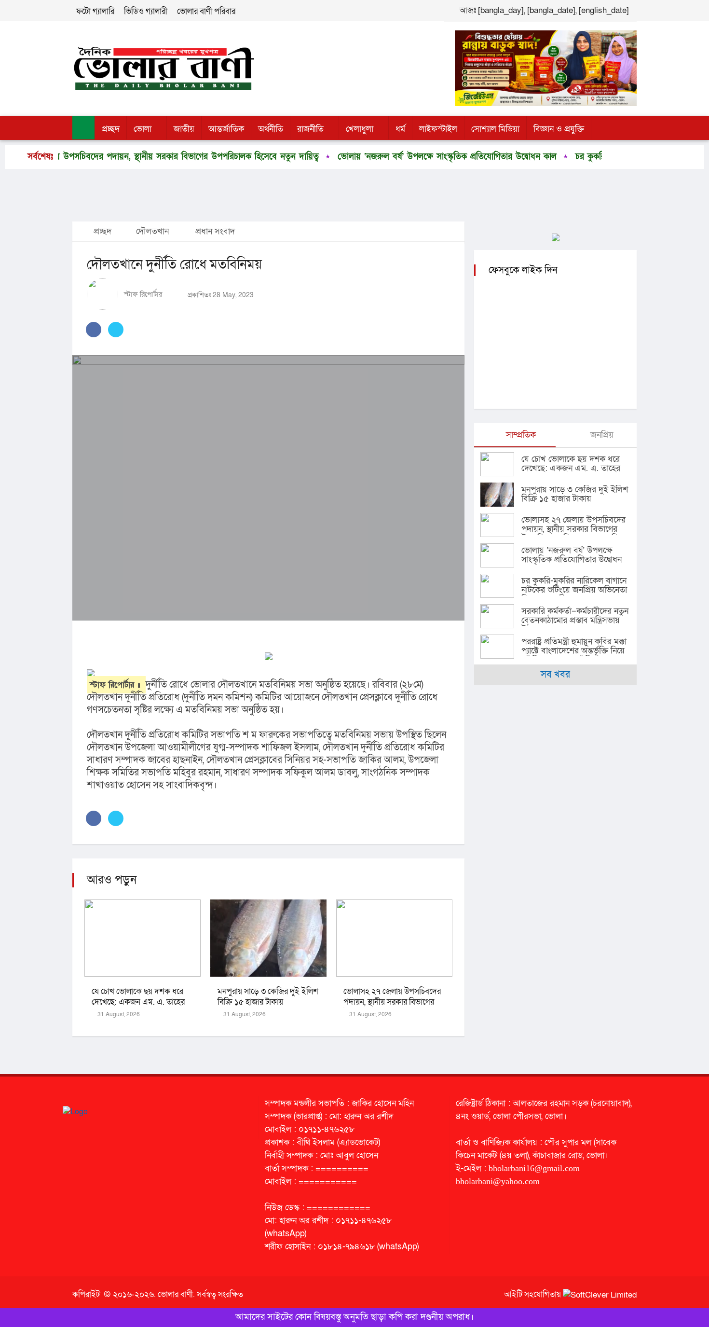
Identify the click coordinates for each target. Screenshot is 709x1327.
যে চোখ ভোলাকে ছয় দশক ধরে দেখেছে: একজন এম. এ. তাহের (138, 997)
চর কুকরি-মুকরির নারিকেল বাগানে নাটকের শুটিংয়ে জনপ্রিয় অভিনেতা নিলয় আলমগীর (574, 590)
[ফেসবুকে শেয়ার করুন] (93, 329)
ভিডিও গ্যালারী (145, 11)
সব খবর (555, 674)
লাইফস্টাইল (438, 129)
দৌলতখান (152, 231)
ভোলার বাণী (175, 1294)
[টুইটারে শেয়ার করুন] (115, 329)
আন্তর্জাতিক (226, 129)
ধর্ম (400, 129)
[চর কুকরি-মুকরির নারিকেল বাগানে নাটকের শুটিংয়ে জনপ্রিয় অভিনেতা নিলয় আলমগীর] (500, 586)
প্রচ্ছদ (111, 129)
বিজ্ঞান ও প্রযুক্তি (558, 129)
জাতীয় (184, 129)
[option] (387, 157)
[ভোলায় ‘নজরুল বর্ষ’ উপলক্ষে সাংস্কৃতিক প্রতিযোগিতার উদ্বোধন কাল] (500, 555)
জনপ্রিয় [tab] (601, 435)
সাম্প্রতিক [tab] (520, 435)
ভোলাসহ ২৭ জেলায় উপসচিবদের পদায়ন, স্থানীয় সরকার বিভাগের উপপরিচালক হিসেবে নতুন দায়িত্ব (392, 1002)
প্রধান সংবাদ (215, 231)
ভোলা (142, 129)
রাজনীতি (310, 129)
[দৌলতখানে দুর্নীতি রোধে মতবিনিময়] (268, 488)
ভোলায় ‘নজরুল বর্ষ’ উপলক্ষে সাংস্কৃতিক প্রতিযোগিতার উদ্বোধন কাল (394, 156)
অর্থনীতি (270, 129)
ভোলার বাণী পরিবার (206, 11)
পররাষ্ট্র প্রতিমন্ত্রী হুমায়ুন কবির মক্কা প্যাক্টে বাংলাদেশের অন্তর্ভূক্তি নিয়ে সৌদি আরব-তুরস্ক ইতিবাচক (574, 650)
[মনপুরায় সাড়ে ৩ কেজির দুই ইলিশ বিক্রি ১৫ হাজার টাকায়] (500, 495)
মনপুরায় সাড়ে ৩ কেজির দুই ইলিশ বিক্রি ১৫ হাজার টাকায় (268, 997)
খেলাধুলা (359, 129)
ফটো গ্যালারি (95, 11)
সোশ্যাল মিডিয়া (495, 129)
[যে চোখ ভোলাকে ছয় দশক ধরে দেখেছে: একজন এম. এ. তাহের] (500, 464)
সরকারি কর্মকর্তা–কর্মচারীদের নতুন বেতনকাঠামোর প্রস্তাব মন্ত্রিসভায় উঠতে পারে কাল (574, 620)
